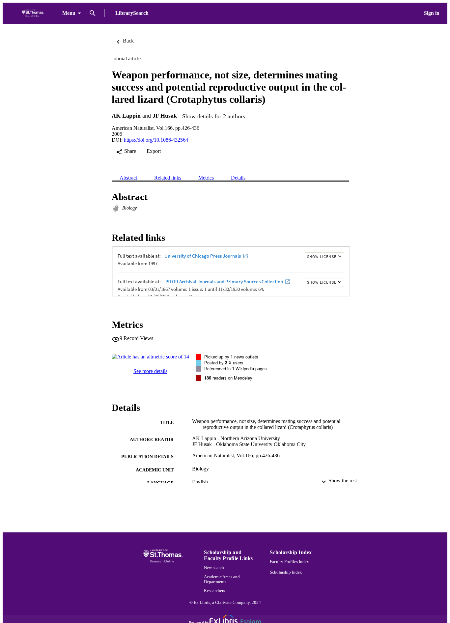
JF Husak (165, 115)
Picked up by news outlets (231, 357)
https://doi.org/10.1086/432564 (156, 140)
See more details (150, 371)
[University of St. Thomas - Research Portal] (34, 13)
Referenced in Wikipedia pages (235, 368)
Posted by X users (223, 362)
